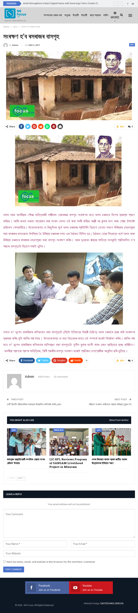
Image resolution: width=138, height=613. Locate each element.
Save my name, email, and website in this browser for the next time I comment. (50, 561)
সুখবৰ (132, 45)
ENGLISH (58, 430)
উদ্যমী (76, 15)
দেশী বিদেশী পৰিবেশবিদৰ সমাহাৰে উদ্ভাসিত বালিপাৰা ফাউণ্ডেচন (34, 404)
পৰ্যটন (105, 15)
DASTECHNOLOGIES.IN (111, 603)
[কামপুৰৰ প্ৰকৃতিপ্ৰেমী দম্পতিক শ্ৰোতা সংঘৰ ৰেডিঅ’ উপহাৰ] (26, 442)
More (115, 17)
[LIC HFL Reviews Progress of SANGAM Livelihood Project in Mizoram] (69, 442)
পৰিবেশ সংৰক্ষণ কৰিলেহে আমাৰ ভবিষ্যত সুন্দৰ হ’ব (110, 404)
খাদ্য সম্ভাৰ (95, 15)
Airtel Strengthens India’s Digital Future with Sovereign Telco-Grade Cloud (62, 3)
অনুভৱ (67, 15)
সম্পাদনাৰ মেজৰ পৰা (53, 15)
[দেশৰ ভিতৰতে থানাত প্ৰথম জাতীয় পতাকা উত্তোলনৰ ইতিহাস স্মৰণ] (111, 442)
